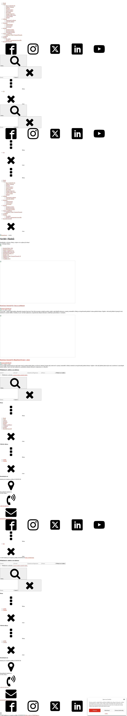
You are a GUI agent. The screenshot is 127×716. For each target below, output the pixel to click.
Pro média (8, 216)
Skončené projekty (10, 208)
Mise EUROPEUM (10, 183)
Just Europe (8, 204)
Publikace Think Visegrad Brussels (14, 212)
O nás (4, 181)
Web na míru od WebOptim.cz (32, 715)
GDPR (4, 459)
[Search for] (7, 77)
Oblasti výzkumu (10, 184)
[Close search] (29, 72)
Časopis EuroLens (10, 191)
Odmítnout (107, 710)
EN (4, 91)
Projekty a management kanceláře (13, 217)
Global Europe (9, 201)
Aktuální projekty (10, 206)
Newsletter (8, 189)
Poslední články (8, 248)
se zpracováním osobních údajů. (20, 375)
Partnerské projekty (10, 209)
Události (5, 196)
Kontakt (5, 214)
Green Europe (9, 202)
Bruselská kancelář (7, 218)
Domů (4, 180)
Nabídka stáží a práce (11, 192)
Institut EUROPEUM (6, 308)
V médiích (5, 213)
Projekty (5, 205)
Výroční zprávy (9, 187)
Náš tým (8, 185)
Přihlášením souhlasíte (14, 375)
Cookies (106, 713)
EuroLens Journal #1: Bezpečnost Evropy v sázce (15, 360)
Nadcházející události (11, 197)
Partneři (7, 195)
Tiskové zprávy (9, 188)
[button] (124, 699)
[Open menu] (0, 234)
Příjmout (95, 710)
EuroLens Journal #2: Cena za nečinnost (12, 305)
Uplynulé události (10, 198)
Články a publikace (7, 210)
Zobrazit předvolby (119, 710)
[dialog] (63, 52)
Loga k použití (9, 193)
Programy (5, 200)
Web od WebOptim (29, 557)
